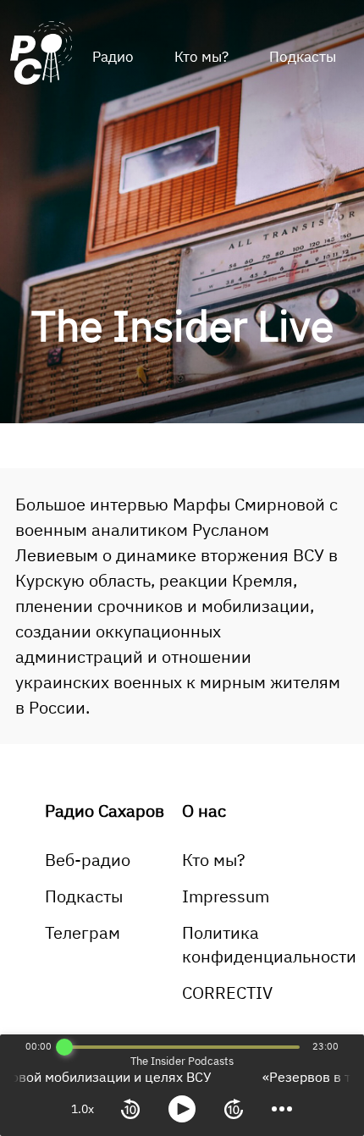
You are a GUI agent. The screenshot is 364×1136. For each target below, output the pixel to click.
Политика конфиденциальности (269, 944)
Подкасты (302, 56)
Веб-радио (87, 859)
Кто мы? (201, 56)
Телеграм (82, 932)
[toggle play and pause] (182, 1109)
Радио (113, 56)
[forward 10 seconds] (233, 1109)
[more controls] (282, 1109)
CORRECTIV (227, 992)
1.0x (82, 1109)
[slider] (64, 1047)
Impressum (225, 896)
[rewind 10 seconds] (130, 1109)
